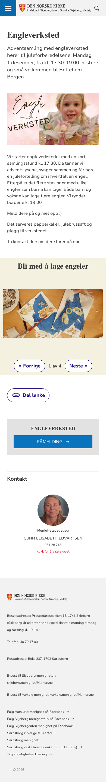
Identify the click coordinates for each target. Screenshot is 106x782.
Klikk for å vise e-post (53, 551)
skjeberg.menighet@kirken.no (30, 682)
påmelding (50, 442)
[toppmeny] (8, 8)
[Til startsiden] (37, 596)
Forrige (29, 366)
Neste (78, 366)
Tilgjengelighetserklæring (27, 754)
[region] (53, 316)
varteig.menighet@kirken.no (72, 694)
